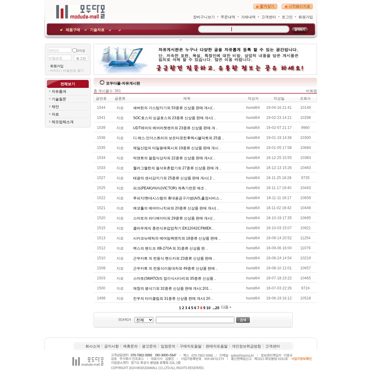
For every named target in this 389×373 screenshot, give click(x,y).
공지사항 (111, 346)
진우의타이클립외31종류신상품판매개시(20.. (173, 298)
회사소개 (92, 346)
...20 (215, 308)
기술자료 (97, 30)
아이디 (54, 50)
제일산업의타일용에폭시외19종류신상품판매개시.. (177, 148)
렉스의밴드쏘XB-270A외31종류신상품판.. (170, 248)
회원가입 (305, 17)
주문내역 (228, 17)
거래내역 (248, 17)
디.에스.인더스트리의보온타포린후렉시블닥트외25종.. (179, 138)
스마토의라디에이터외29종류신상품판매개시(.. (174, 218)
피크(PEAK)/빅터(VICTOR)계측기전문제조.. (170, 188)
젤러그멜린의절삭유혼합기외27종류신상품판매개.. (177, 168)
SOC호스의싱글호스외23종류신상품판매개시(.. (175, 118)
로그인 (287, 17)
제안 (55, 107)
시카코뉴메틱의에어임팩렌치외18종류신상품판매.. (177, 238)
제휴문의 (130, 346)
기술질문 (59, 99)
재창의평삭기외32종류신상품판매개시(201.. (172, 288)
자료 (55, 114)
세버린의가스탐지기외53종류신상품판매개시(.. (174, 108)
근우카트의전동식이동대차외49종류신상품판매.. (176, 268)
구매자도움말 (190, 346)
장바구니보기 (204, 17)
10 (208, 308)
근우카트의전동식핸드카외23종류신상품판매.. (174, 258)
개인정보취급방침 (246, 346)
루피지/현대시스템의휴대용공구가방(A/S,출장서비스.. (178, 198)
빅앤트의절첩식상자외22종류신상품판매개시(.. (174, 158)
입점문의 (168, 346)
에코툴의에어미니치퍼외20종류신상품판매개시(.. (176, 208)
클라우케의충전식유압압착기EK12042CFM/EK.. (174, 228)
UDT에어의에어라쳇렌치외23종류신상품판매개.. (176, 128)
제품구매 (73, 30)
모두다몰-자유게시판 (123, 83)
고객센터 (268, 17)
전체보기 (67, 84)
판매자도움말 (217, 346)
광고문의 (149, 346)
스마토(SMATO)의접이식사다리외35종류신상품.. (175, 278)
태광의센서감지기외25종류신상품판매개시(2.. (174, 178)
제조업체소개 (63, 122)
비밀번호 (55, 58)
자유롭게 (59, 91)
